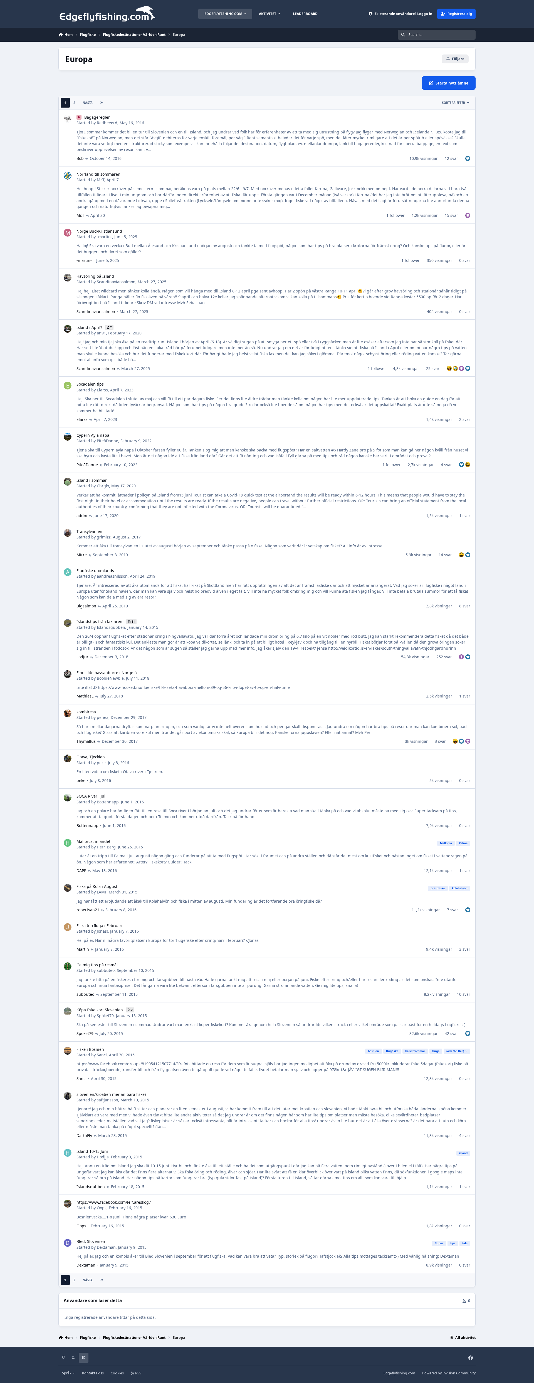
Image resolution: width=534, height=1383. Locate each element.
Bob (80, 158)
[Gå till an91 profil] (67, 329)
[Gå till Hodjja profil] (67, 1153)
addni (81, 515)
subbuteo (106, 970)
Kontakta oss (93, 1373)
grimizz (104, 537)
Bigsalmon (86, 606)
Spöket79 (105, 1015)
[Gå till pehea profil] (67, 713)
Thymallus (86, 741)
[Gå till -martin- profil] (67, 233)
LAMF (102, 892)
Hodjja (103, 1156)
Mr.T (100, 179)
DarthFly (84, 1135)
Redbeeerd (107, 122)
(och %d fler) (455, 1051)
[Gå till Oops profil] (67, 1204)
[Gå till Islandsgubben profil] (67, 623)
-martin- (104, 236)
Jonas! (102, 931)
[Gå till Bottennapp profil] (67, 797)
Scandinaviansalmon (116, 281)
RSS (137, 1373)
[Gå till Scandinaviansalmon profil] (67, 278)
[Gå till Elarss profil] (67, 385)
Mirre (81, 554)
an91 (101, 333)
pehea (102, 717)
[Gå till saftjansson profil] (67, 1096)
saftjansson (107, 1100)
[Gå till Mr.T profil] (67, 176)
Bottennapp (108, 802)
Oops (102, 1207)
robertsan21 (87, 909)
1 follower (395, 215)
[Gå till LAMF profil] (67, 888)
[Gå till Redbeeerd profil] (67, 119)
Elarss (102, 390)
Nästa (88, 103)
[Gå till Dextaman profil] (67, 1243)
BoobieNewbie (110, 678)
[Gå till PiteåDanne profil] (67, 437)
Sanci (102, 1054)
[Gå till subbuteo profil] (67, 966)
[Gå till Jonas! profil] (67, 927)
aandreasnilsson (112, 576)
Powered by (449, 1373)
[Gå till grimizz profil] (67, 533)
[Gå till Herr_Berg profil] (67, 843)
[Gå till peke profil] (67, 758)
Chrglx (103, 485)
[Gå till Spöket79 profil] (67, 1011)
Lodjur (82, 656)
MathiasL (84, 696)
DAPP (81, 870)
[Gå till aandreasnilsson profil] (67, 572)
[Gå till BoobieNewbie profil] (67, 674)
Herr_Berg (106, 847)
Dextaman (106, 1247)
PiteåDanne (107, 440)
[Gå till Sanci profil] (67, 1051)
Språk (67, 1373)
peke (101, 762)
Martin (82, 949)
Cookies (117, 1373)
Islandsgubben (111, 627)
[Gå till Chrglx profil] (67, 482)
